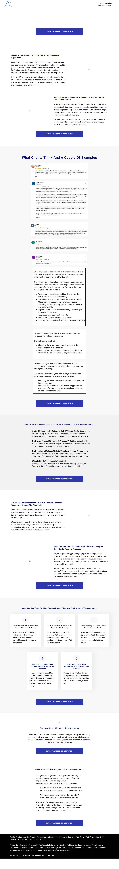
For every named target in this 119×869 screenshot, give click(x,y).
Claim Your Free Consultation (59, 32)
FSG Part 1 (42, 855)
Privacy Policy (28, 855)
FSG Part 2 (52, 855)
